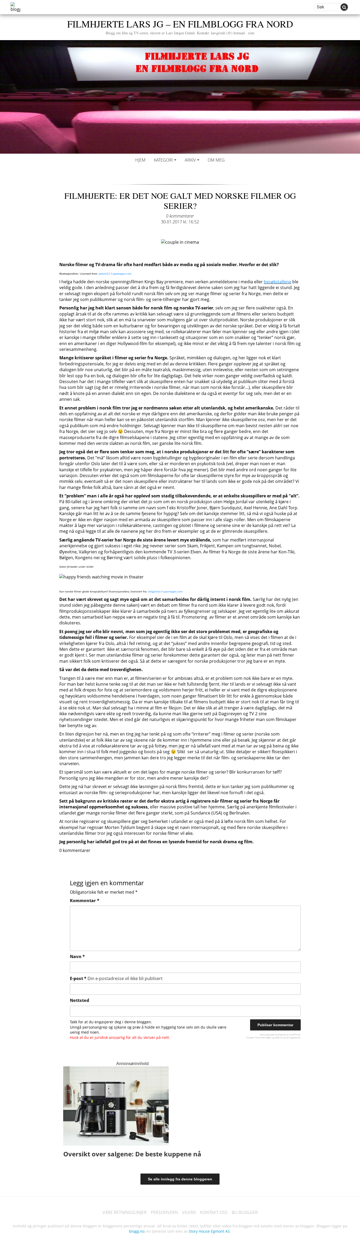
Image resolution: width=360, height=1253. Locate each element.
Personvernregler (263, 1037)
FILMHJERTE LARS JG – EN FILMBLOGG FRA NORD (180, 26)
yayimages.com (122, 273)
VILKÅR (189, 1212)
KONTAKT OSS (213, 1212)
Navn (77, 956)
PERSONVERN (164, 1212)
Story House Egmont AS (209, 1231)
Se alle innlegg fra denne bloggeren (180, 1179)
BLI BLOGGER (245, 1212)
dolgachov (154, 591)
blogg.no (136, 1231)
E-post (116, 978)
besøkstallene (277, 282)
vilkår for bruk (281, 1037)
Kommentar (84, 900)
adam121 (104, 273)
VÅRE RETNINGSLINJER (125, 1212)
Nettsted (79, 1000)
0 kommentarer (180, 216)
